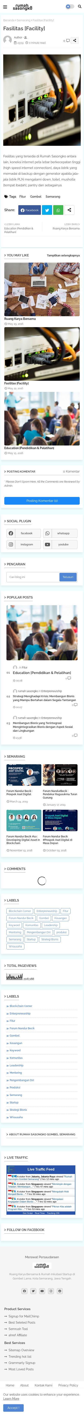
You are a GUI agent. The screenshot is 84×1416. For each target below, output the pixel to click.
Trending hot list (20, 1356)
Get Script (28, 1213)
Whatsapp (58, 210)
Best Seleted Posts (22, 1322)
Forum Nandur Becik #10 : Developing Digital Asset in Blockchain (23, 840)
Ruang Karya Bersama (20, 319)
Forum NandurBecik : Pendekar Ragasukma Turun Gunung (60, 794)
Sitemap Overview (21, 1350)
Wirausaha (15, 946)
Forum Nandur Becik (21, 918)
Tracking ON (53, 1213)
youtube (63, 544)
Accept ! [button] (13, 1408)
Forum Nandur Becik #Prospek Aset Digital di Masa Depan (57, 840)
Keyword (14, 925)
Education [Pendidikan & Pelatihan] (29, 448)
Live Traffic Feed (41, 1169)
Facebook (32, 210)
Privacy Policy (68, 1385)
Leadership (51, 925)
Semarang (23, 20)
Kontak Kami (43, 1385)
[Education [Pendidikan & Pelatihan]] (42, 632)
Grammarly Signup (22, 1363)
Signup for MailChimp (24, 1316)
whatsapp (63, 533)
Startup (31, 939)
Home (10, 1385)
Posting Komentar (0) (42, 501)
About (24, 1385)
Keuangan (60, 918)
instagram (27, 544)
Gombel (35, 196)
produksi (61, 932)
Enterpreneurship (47, 911)
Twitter (47, 210)
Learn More (11, 1398)
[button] (79, 6)
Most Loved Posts (21, 1369)
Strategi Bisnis (49, 939)
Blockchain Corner (20, 911)
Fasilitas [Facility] (16, 383)
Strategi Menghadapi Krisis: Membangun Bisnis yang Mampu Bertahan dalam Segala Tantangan (44, 698)
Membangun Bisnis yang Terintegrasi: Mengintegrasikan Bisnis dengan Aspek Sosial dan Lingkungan (43, 726)
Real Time (40, 1213)
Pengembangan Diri (39, 932)
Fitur (22, 196)
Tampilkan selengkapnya (63, 255)
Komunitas (31, 925)
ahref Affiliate (18, 1335)
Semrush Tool (18, 1329)
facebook (27, 533)
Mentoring (15, 932)
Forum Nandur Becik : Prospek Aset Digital (19, 793)
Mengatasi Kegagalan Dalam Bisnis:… (35, 1200)
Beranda (8, 20)
